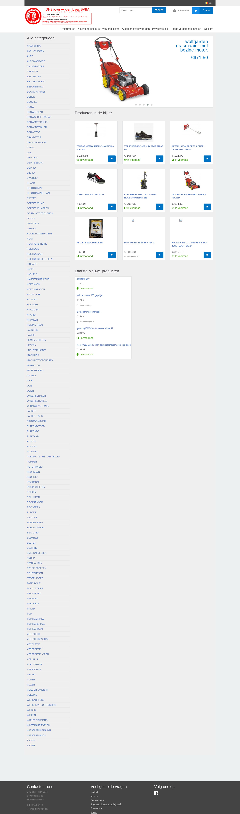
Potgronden (35, 466)
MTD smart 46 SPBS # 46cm (139, 242)
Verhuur (32, 659)
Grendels (33, 223)
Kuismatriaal (35, 325)
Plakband (33, 436)
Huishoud (33, 249)
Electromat (34, 188)
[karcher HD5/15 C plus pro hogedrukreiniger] (143, 182)
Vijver (31, 679)
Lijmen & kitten (36, 340)
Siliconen (33, 532)
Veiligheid (33, 634)
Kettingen (33, 284)
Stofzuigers (35, 578)
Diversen (32, 178)
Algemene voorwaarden (136, 28)
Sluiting (32, 548)
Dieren (31, 172)
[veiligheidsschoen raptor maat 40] (143, 134)
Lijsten (31, 345)
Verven (31, 674)
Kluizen (32, 299)
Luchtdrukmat (36, 350)
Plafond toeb (36, 426)
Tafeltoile (33, 583)
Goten (31, 218)
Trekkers (33, 603)
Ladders (32, 330)
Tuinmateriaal (36, 624)
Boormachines (36, 91)
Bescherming (35, 86)
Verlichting (34, 664)
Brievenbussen (36, 142)
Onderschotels (37, 401)
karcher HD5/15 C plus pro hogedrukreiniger (140, 196)
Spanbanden (34, 563)
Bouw (30, 107)
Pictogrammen (36, 421)
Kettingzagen (36, 289)
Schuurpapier (36, 527)
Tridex (31, 608)
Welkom (208, 28)
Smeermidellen (36, 553)
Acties (94, 812)
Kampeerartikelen (38, 279)
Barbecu (32, 71)
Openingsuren (97, 800)
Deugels (32, 157)
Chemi (30, 147)
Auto (30, 56)
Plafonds (33, 431)
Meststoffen (35, 370)
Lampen (31, 335)
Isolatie (32, 264)
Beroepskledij (36, 81)
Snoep (31, 558)
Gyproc (32, 228)
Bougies (32, 102)
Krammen (33, 309)
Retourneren (68, 28)
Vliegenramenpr (37, 689)
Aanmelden (183, 10)
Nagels (31, 375)
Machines (33, 355)
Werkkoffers (35, 700)
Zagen (31, 745)
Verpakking (34, 669)
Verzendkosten (111, 28)
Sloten (31, 542)
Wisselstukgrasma (39, 730)
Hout (30, 238)
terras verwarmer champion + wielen (95, 148)
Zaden (31, 740)
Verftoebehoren (38, 654)
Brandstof (34, 137)
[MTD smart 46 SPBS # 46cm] (143, 230)
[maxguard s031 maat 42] (96, 182)
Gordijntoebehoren (40, 213)
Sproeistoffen (36, 568)
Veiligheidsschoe (38, 639)
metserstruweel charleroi (88, 312)
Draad (31, 183)
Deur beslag (35, 162)
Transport (34, 593)
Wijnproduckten (37, 720)
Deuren (31, 167)
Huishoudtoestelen (40, 259)
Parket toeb (35, 416)
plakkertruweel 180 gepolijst (90, 295)
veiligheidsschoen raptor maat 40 (143, 148)
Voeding (32, 695)
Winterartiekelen (38, 725)
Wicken (31, 710)
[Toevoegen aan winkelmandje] (112, 158)
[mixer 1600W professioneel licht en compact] (191, 134)
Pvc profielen (36, 487)
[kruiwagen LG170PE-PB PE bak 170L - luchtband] (191, 230)
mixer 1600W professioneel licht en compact (188, 148)
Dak (29, 152)
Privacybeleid (160, 28)
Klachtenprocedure (89, 28)
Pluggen (32, 451)
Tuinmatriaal (35, 629)
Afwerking (34, 46)
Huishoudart (35, 254)
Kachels (32, 274)
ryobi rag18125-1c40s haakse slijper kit (95, 328)
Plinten (32, 446)
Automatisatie (36, 61)
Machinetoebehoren (40, 360)
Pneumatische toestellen (43, 456)
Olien (30, 390)
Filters (31, 198)
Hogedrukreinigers (39, 233)
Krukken (32, 319)
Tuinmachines (35, 618)
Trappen (32, 598)
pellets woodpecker (90, 242)
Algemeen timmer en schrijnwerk (106, 804)
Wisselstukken (36, 735)
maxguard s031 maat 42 (90, 194)
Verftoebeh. (35, 649)
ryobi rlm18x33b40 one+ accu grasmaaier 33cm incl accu (104, 345)
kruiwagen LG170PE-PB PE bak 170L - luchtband (189, 244)
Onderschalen (36, 395)
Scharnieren (35, 522)
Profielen (33, 472)
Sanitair (32, 517)
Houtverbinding (37, 243)
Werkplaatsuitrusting (41, 705)
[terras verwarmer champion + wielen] (96, 134)
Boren (31, 96)
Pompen (32, 461)
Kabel (30, 269)
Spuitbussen (35, 573)
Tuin (29, 613)
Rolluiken (33, 497)
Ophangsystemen (38, 406)
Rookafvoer (35, 502)
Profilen (32, 477)
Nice (29, 380)
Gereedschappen (38, 208)
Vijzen (31, 684)
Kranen (31, 314)
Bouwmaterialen (37, 122)
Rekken (31, 492)
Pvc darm (33, 482)
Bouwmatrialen (37, 127)
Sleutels (33, 537)
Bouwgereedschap (39, 117)
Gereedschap (35, 203)
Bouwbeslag (35, 112)
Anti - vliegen (35, 51)
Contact (94, 792)
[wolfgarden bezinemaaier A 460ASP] (191, 182)
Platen (31, 441)
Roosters (33, 507)
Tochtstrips (35, 588)
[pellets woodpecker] (96, 230)
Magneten (33, 365)
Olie (29, 385)
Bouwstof (33, 132)
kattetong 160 (83, 279)
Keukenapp (33, 294)
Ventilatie (33, 644)
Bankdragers (35, 66)
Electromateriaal (38, 193)
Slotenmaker (97, 808)
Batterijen (34, 76)
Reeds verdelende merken (185, 28)
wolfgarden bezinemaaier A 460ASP (189, 196)
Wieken (31, 715)
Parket (31, 411)
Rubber (31, 512)
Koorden (32, 304)
